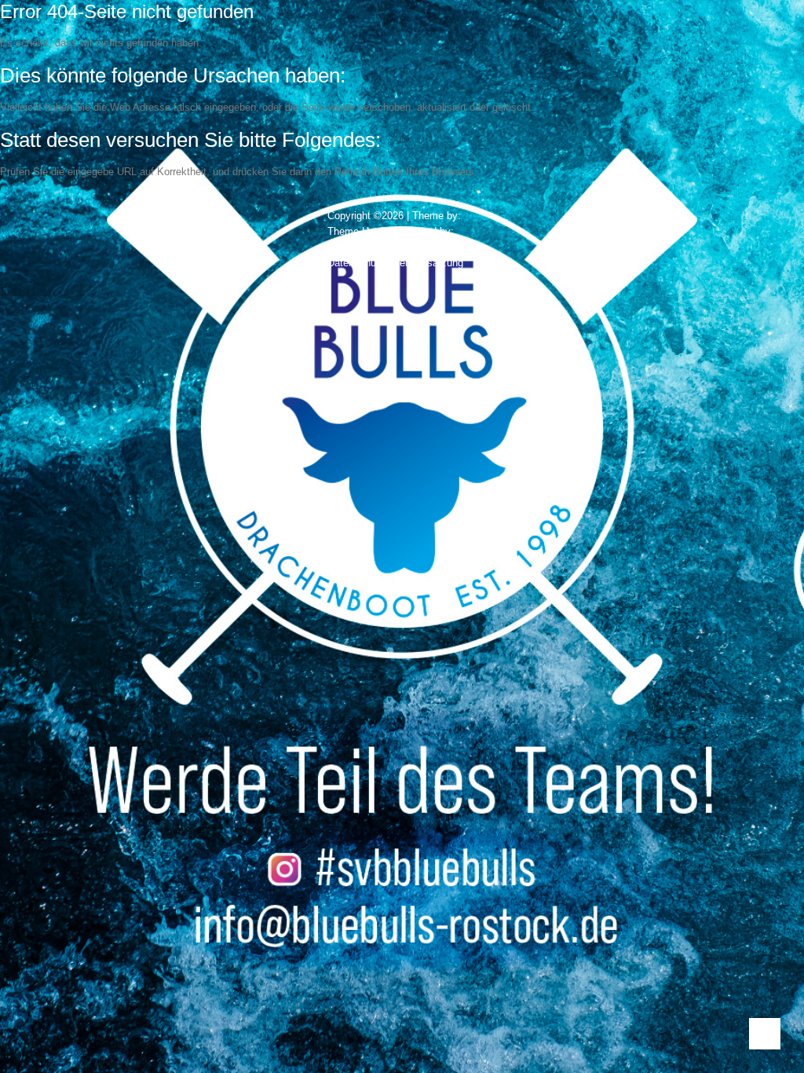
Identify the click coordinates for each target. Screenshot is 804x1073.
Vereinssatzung (428, 263)
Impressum (411, 247)
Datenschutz (356, 263)
